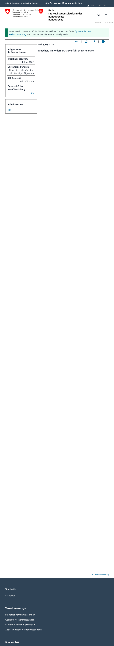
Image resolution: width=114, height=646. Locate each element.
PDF (10, 110)
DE (88, 5)
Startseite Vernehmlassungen (20, 614)
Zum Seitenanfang (100, 574)
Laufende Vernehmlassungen (20, 624)
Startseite (10, 595)
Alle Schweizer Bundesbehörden (21, 3)
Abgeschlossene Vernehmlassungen (23, 629)
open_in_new (86, 41)
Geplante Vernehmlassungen (20, 619)
